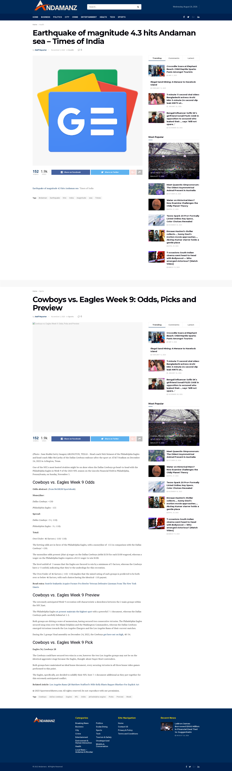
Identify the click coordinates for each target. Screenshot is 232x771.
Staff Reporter (41, 50)
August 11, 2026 (158, 176)
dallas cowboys (56, 697)
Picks (111, 697)
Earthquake (55, 198)
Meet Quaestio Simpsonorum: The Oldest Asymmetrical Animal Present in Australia (183, 187)
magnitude (81, 198)
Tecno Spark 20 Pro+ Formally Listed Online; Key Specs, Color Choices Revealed (183, 219)
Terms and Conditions (128, 734)
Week (128, 697)
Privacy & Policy (125, 730)
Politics (57, 17)
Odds (83, 697)
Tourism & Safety (103, 737)
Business (45, 17)
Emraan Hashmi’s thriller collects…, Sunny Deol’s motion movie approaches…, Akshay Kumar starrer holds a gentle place (183, 237)
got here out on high (113, 634)
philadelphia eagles (97, 697)
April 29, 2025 (173, 246)
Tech (112, 17)
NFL (76, 697)
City (67, 17)
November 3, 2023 (58, 50)
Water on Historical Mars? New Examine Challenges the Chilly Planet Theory (182, 203)
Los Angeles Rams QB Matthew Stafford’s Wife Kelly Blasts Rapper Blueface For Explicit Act (94, 684)
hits (64, 198)
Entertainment (89, 17)
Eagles (69, 697)
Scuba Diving (102, 727)
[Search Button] (138, 7)
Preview (120, 697)
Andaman (43, 198)
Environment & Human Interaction (83, 742)
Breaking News (82, 723)
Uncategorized (102, 741)
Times (98, 198)
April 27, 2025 (173, 209)
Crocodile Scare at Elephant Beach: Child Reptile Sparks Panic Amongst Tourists (182, 69)
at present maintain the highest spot (74, 611)
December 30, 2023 (175, 225)
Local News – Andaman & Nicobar (84, 751)
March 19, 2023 (174, 267)
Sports (122, 17)
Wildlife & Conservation (102, 745)
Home (35, 17)
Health (103, 17)
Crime (75, 17)
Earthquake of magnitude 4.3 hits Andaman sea (55, 188)
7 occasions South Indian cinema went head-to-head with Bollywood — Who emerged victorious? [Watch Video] (182, 258)
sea (90, 198)
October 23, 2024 (174, 194)
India (71, 198)
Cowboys (42, 697)
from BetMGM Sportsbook (62, 489)
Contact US (123, 727)
